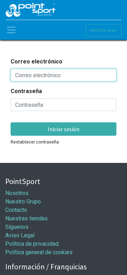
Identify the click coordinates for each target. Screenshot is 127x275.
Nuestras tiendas (26, 218)
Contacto (16, 210)
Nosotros (17, 193)
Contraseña (26, 91)
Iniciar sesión (63, 129)
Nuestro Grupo (23, 201)
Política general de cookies (39, 252)
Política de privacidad (32, 243)
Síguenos (17, 227)
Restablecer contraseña (35, 142)
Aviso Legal (20, 235)
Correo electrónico (36, 61)
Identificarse (103, 30)
